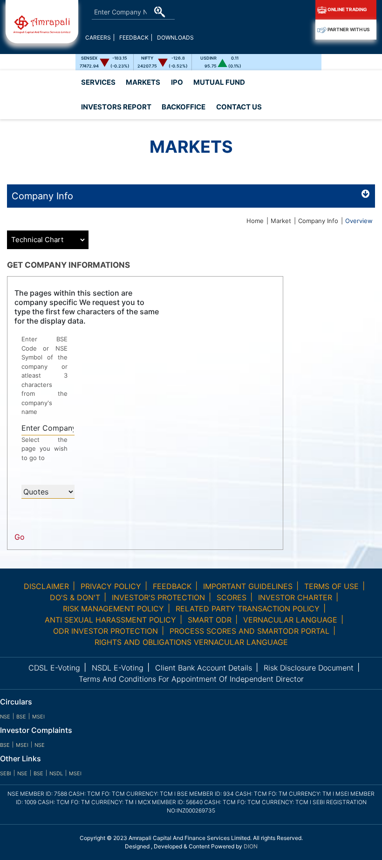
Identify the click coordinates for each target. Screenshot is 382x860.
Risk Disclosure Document (309, 667)
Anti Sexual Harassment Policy (110, 619)
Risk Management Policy (113, 608)
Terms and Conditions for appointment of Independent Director (191, 679)
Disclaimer (46, 586)
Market (281, 220)
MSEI (38, 716)
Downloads (175, 37)
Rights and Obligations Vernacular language (191, 642)
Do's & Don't (75, 597)
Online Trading (347, 9)
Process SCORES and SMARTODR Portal (249, 631)
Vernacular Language (290, 619)
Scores (231, 597)
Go (19, 537)
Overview (359, 220)
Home (255, 220)
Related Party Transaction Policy (248, 608)
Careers (98, 37)
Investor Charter (295, 597)
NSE (5, 716)
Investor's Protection (158, 597)
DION (251, 846)
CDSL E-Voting (54, 667)
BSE (21, 716)
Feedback (134, 37)
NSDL (56, 773)
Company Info (318, 220)
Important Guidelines (248, 586)
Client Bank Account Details (203, 667)
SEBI (5, 773)
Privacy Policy (111, 586)
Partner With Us (348, 29)
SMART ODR (210, 619)
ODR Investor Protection (105, 631)
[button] (116, 107)
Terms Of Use (331, 586)
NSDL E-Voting (117, 667)
